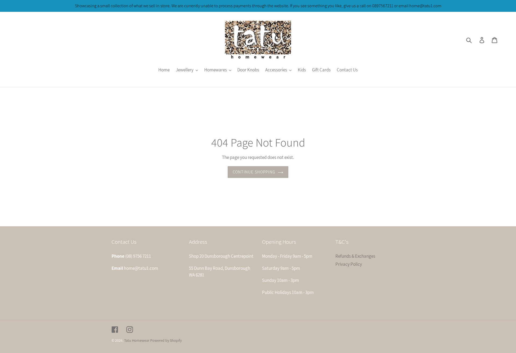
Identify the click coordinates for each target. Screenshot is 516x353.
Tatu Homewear (136, 340)
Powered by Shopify (166, 340)
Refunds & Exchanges (355, 256)
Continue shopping (254, 171)
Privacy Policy (348, 264)
